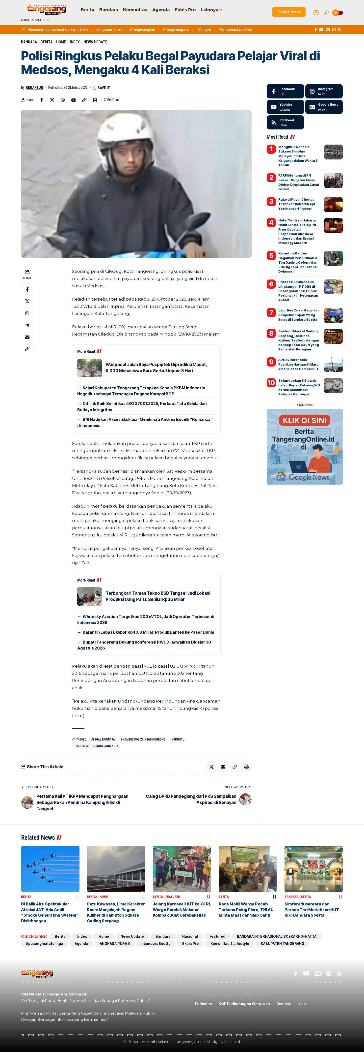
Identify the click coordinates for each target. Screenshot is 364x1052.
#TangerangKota (176, 29)
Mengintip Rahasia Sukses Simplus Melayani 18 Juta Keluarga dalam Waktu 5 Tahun (298, 156)
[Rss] (340, 29)
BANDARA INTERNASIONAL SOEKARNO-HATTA (276, 936)
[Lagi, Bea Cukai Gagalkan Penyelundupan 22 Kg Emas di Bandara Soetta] (333, 315)
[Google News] (328, 29)
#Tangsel (204, 29)
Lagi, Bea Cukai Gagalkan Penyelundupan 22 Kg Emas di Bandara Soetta (299, 314)
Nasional (190, 936)
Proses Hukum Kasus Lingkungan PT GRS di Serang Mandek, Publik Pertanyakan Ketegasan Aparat (298, 291)
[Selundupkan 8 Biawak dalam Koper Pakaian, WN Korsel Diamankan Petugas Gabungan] (333, 385)
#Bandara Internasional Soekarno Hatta (58, 29)
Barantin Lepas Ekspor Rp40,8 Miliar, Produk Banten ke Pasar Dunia (148, 632)
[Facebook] (315, 29)
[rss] (285, 122)
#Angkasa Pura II (109, 29)
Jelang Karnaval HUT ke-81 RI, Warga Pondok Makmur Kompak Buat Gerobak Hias (182, 909)
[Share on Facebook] (42, 100)
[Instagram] (334, 29)
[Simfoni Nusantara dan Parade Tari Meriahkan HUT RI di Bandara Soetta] (314, 869)
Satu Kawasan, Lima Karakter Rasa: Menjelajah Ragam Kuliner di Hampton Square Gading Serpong (116, 912)
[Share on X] (52, 100)
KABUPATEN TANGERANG (282, 943)
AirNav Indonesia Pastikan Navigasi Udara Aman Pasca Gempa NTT (298, 364)
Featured (172, 896)
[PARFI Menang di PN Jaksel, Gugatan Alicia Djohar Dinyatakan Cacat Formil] (333, 180)
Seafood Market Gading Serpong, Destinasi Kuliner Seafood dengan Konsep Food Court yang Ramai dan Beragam (298, 340)
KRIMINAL (178, 739)
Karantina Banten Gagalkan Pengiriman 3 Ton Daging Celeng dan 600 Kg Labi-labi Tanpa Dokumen (297, 262)
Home (61, 42)
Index (75, 42)
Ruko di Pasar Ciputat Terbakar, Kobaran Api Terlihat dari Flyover (296, 203)
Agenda (81, 943)
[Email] (73, 100)
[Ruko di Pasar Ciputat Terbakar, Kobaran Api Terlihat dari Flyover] (333, 204)
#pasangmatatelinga (44, 943)
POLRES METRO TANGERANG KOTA (96, 746)
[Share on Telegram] (27, 325)
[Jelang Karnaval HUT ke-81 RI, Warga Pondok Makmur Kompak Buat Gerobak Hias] (182, 869)
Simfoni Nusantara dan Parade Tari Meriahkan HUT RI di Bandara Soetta (312, 909)
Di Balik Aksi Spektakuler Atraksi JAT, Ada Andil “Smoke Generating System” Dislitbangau (49, 912)
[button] (326, 12)
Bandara (29, 42)
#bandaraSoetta (156, 943)
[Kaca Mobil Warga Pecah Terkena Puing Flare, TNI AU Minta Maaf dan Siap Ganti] (248, 869)
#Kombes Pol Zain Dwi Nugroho (143, 739)
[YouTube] (321, 29)
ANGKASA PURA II (115, 943)
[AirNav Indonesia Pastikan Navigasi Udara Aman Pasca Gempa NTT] (333, 364)
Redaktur (34, 87)
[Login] (316, 13)
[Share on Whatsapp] (63, 100)
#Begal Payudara (103, 739)
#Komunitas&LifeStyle (235, 29)
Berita (46, 42)
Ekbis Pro (190, 943)
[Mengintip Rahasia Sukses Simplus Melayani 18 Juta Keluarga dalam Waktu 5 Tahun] (333, 152)
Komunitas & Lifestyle (229, 943)
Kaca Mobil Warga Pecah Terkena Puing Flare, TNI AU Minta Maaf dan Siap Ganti (246, 909)
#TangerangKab (142, 29)
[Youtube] (285, 107)
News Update (95, 42)
